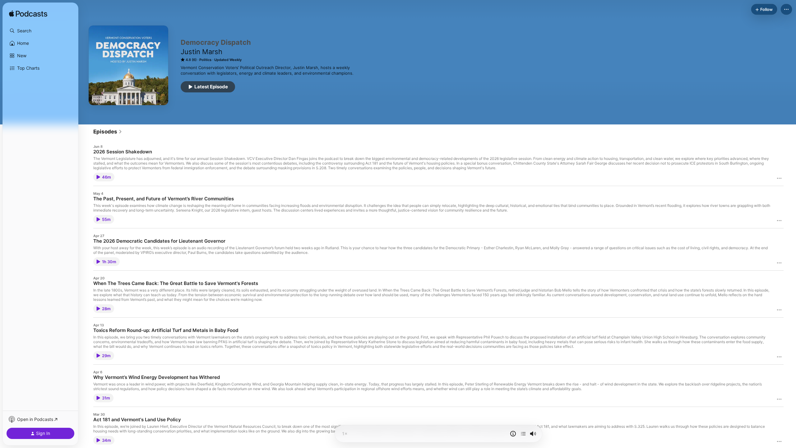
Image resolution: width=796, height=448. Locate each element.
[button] (40, 31)
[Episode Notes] (513, 433)
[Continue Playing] (523, 433)
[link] (107, 131)
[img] (28, 14)
